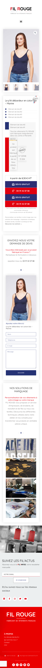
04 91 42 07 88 (28, 261)
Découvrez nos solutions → (13, 224)
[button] (21, 21)
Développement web (21, 660)
